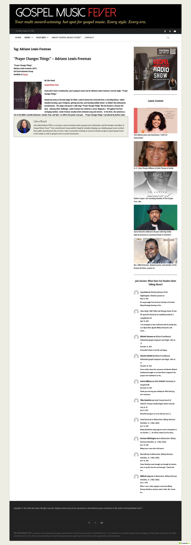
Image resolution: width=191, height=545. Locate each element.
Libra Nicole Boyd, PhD (22, 533)
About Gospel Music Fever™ (66, 37)
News (27, 37)
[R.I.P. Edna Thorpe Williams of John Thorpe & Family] (155, 154)
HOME (18, 37)
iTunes (25, 74)
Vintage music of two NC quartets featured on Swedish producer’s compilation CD (158, 314)
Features (41, 37)
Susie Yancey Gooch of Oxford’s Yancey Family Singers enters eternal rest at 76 (157, 403)
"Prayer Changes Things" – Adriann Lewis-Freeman (52, 58)
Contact (89, 37)
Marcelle (143, 454)
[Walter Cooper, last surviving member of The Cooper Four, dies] (155, 184)
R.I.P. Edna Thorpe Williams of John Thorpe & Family (153, 168)
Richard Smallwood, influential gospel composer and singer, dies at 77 (157, 340)
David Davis (144, 419)
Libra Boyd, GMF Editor (149, 311)
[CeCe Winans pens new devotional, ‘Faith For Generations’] (155, 120)
